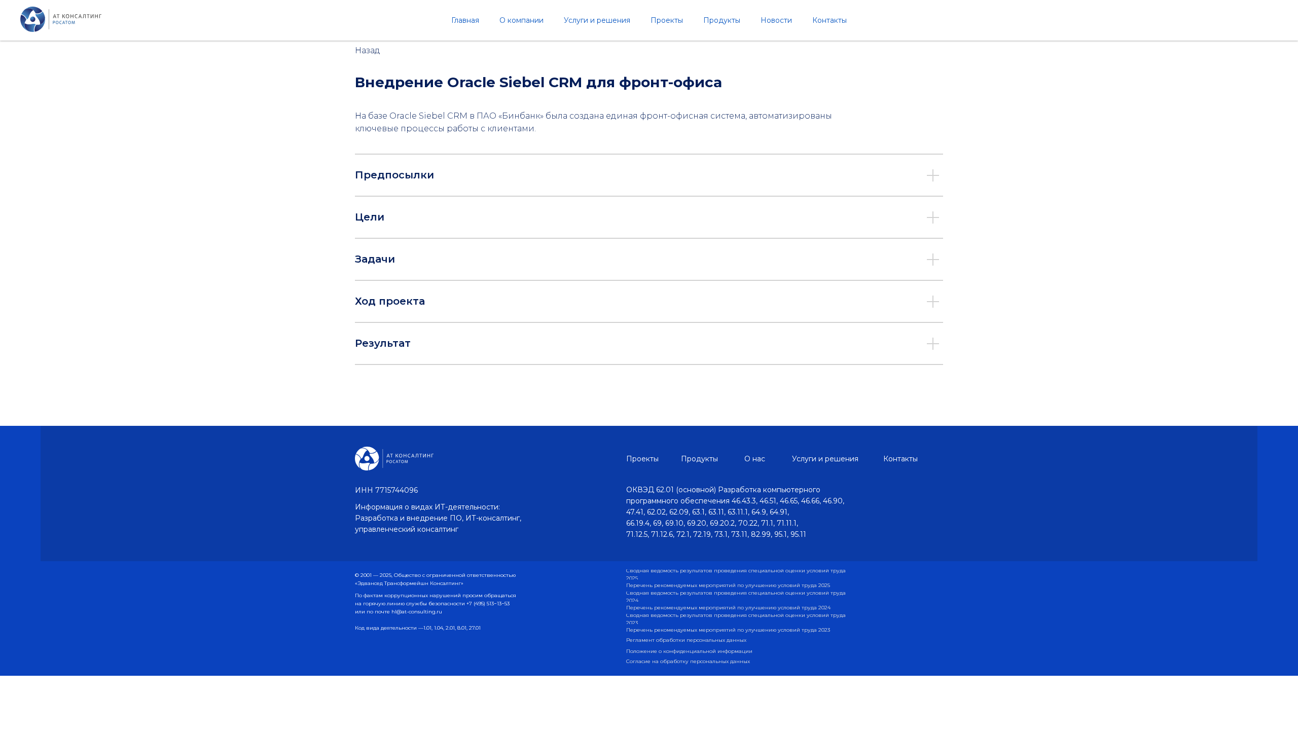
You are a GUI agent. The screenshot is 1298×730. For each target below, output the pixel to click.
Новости (776, 20)
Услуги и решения (597, 20)
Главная (465, 20)
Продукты (721, 20)
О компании (521, 20)
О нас (754, 458)
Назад (367, 50)
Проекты (667, 20)
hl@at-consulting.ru (416, 611)
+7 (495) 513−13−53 (488, 603)
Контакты (829, 20)
